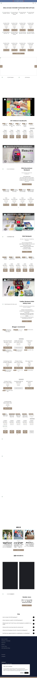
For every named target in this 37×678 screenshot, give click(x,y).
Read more (24, 670)
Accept (26, 672)
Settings (22, 672)
